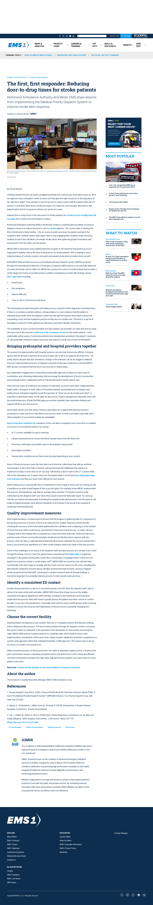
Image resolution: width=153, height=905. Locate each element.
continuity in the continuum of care (49, 332)
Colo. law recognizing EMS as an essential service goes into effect (122, 186)
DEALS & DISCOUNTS (110, 45)
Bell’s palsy (74, 554)
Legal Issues (110, 286)
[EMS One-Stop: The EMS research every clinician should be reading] (136, 273)
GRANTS (127, 45)
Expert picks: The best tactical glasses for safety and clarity (124, 210)
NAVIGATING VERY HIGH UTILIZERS (71, 55)
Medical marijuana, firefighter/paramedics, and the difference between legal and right (117, 293)
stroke (53, 228)
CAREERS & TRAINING (76, 45)
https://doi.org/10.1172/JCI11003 (22, 722)
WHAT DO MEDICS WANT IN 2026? (38, 55)
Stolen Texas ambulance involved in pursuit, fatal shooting (123, 194)
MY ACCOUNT (126, 36)
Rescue (108, 254)
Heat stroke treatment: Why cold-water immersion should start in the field (117, 244)
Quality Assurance (54, 727)
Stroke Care (70, 727)
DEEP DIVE (138, 45)
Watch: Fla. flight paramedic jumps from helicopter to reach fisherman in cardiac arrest (117, 259)
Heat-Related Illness (113, 239)
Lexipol (21, 896)
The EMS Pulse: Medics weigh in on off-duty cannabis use (125, 218)
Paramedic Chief (112, 304)
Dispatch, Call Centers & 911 (17, 77)
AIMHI (33, 113)
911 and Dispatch (15, 727)
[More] (50, 45)
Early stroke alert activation (20, 423)
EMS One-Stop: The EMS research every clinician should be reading (115, 275)
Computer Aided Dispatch (38, 77)
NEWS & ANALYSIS (39, 45)
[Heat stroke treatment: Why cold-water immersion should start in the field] (136, 241)
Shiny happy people (114, 307)
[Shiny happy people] (136, 306)
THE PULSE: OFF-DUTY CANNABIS (105, 55)
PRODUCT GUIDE (58, 45)
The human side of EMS (118, 202)
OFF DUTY (95, 45)
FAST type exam (14, 276)
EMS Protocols (111, 271)
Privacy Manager (121, 833)
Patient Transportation (34, 727)
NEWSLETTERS (114, 36)
